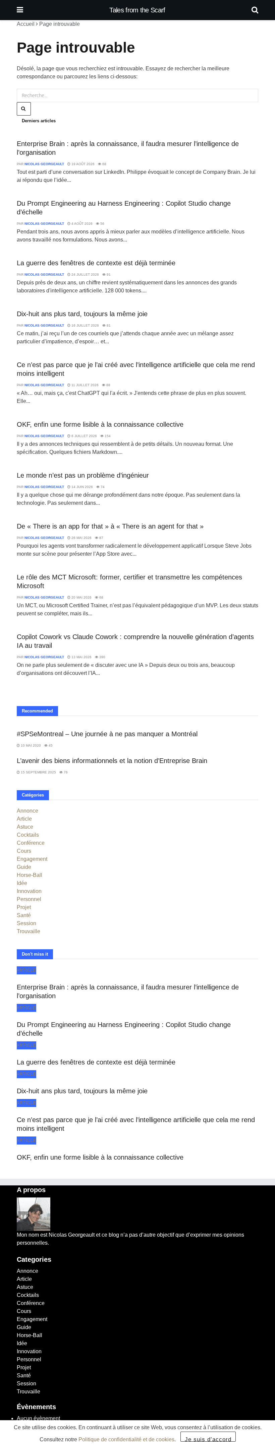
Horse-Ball (29, 875)
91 (108, 274)
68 (103, 164)
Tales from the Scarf (137, 10)
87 (100, 538)
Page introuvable (59, 24)
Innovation (29, 891)
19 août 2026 (82, 164)
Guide (24, 867)
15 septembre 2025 (38, 772)
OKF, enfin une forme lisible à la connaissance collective (100, 424)
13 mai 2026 (81, 657)
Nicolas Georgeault (44, 164)
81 (108, 325)
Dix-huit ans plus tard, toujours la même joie (82, 314)
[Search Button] (255, 10)
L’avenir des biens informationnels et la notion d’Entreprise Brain (112, 760)
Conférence (31, 843)
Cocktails (28, 835)
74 (102, 487)
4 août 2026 (81, 223)
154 (107, 436)
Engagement (32, 859)
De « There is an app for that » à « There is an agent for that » (110, 526)
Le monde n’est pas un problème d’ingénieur (83, 475)
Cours (24, 851)
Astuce (25, 827)
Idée (22, 883)
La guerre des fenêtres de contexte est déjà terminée (96, 263)
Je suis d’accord (208, 1439)
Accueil (26, 24)
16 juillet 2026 (84, 325)
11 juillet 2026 (84, 385)
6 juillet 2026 (83, 436)
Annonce (27, 811)
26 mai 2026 (81, 538)
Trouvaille (28, 931)
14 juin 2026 (81, 487)
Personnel (29, 899)
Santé (24, 915)
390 (101, 657)
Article (24, 819)
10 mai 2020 (30, 745)
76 (65, 772)
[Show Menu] (20, 10)
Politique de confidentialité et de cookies (126, 1439)
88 (107, 385)
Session (26, 923)
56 (101, 223)
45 (50, 745)
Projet (24, 907)
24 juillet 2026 (84, 274)
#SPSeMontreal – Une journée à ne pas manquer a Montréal (107, 734)
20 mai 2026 (81, 597)
